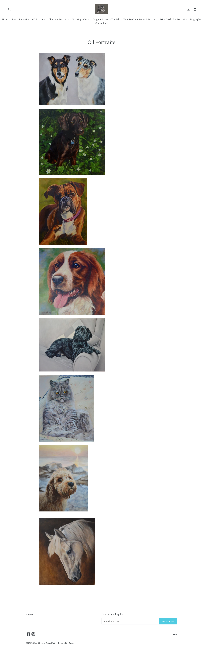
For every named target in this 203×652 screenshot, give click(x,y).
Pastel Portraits (20, 19)
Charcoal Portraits (59, 19)
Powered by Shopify (66, 643)
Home (5, 19)
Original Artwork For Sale (106, 19)
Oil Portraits (38, 19)
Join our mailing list (112, 614)
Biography (195, 19)
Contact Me (101, 23)
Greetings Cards (80, 19)
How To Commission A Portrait (139, 19)
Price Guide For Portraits (173, 19)
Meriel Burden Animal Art (44, 643)
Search (30, 614)
